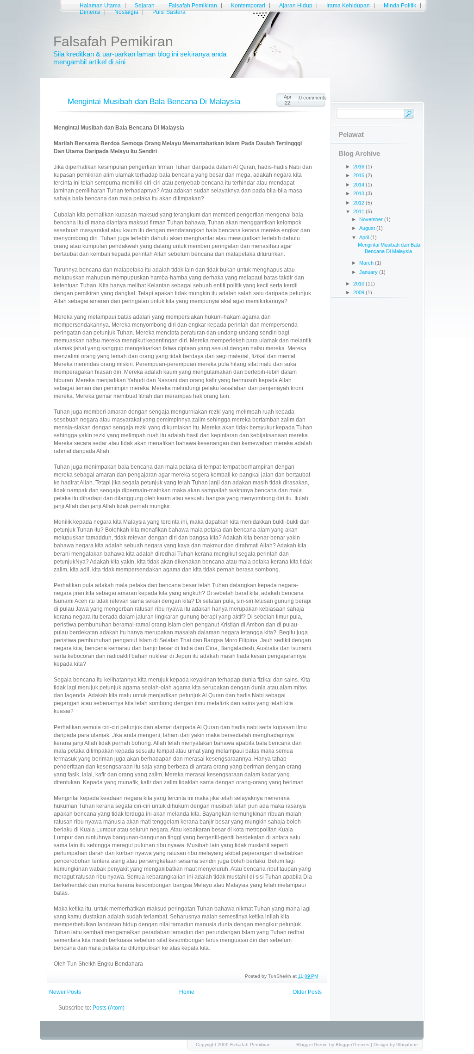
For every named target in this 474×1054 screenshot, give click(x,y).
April (364, 237)
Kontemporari (248, 5)
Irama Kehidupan (348, 5)
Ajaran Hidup (295, 5)
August (367, 228)
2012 (359, 202)
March (367, 263)
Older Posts (307, 992)
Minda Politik (400, 5)
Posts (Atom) (109, 1007)
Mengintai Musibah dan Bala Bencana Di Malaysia (154, 101)
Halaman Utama (100, 5)
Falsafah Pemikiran (192, 5)
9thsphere (407, 1044)
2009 (359, 292)
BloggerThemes (352, 1044)
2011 (359, 211)
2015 (359, 175)
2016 (359, 166)
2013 (359, 193)
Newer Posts (65, 992)
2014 (359, 184)
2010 (359, 283)
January (369, 272)
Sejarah (145, 5)
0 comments (312, 97)
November (371, 219)
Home (186, 992)
